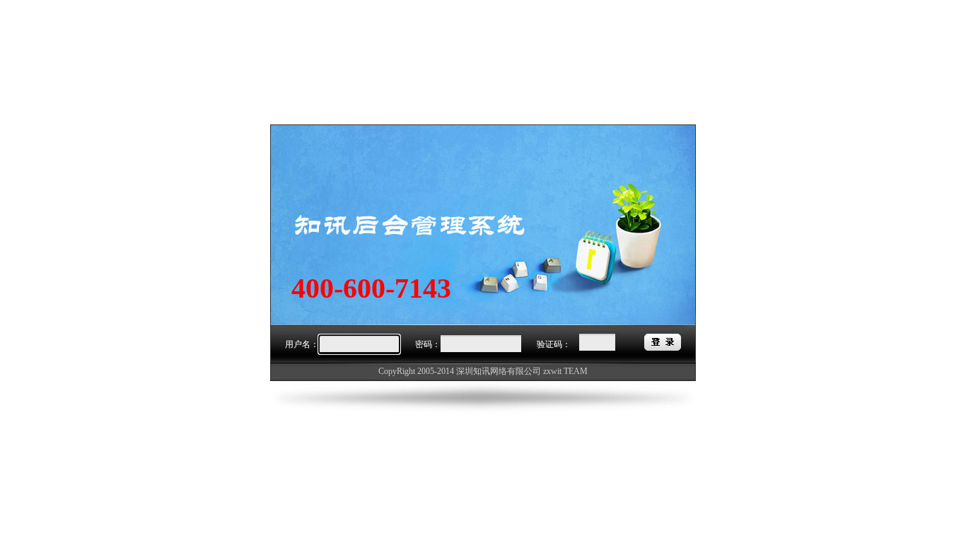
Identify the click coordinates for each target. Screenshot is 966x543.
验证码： (554, 344)
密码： (428, 344)
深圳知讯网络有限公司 (498, 371)
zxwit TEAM (565, 371)
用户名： (302, 344)
